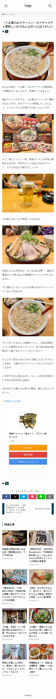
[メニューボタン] (6, 6)
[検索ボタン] (50, 6)
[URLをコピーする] (50, 496)
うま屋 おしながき (11, 401)
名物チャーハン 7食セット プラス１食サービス (27, 435)
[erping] (28, 6)
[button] (6, 496)
